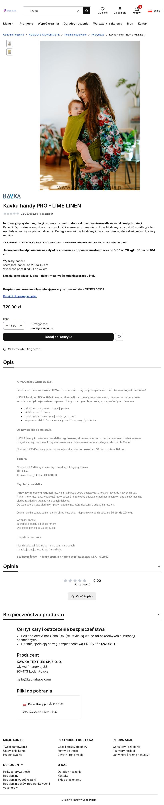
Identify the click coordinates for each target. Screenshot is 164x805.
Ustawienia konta (14, 750)
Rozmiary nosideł (124, 750)
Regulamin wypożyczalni (19, 779)
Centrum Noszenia (13, 34)
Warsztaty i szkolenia (126, 746)
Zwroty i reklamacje (70, 754)
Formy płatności (68, 750)
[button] (86, 10)
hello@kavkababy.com (34, 679)
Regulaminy (10, 775)
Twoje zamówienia (15, 746)
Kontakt (63, 775)
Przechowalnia (12, 754)
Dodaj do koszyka (58, 337)
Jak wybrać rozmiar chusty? (131, 754)
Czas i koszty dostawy (72, 746)
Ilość (6, 318)
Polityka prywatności (16, 771)
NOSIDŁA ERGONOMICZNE (44, 34)
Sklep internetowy (77, 799)
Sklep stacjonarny (69, 779)
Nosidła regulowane (75, 34)
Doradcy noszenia (69, 771)
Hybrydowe (97, 34)
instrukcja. (55, 549)
